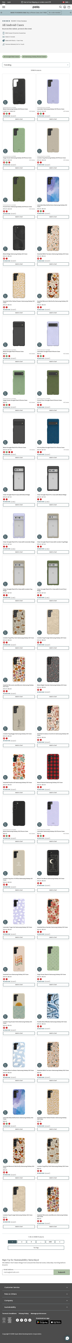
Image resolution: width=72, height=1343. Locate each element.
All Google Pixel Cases (11, 57)
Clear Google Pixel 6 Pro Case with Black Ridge (51, 495)
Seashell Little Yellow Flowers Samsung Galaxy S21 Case (19, 301)
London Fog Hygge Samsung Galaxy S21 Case (17, 734)
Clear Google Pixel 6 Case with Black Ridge (16, 495)
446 (50, 1242)
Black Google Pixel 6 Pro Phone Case (14, 447)
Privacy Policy (24, 1313)
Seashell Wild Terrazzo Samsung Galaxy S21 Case (52, 254)
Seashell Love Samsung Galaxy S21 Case (15, 974)
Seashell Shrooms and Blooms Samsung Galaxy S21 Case (18, 685)
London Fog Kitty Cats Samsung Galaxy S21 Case (18, 638)
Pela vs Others (10, 1294)
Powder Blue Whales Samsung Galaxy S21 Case (52, 1022)
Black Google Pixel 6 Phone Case (13, 351)
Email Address (8, 1269)
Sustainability (10, 1307)
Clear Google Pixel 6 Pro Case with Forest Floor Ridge (52, 589)
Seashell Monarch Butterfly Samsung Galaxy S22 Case (18, 1167)
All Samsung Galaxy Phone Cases (34, 57)
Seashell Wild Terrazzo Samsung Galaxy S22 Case (53, 1070)
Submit (61, 1272)
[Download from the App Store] (55, 1322)
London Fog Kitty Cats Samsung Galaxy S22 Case (52, 1166)
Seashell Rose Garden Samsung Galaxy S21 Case (52, 927)
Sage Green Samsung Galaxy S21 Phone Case (17, 158)
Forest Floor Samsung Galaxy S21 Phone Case (17, 206)
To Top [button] (37, 1248)
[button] (67, 1338)
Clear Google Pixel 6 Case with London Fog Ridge (52, 542)
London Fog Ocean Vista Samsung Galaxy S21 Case (17, 1022)
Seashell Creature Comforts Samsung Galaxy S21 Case (53, 734)
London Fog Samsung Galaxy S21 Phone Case (51, 158)
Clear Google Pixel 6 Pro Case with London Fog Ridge (17, 589)
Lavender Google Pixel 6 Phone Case (48, 351)
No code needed (53, 13)
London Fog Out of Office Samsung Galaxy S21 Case (18, 879)
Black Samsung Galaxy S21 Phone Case (15, 109)
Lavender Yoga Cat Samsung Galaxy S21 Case (17, 927)
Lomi (8, 2)
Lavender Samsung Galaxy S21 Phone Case (50, 109)
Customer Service (12, 1287)
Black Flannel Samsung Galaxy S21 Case (50, 782)
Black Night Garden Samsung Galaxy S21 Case (51, 685)
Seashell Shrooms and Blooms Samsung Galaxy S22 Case (52, 1215)
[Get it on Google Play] (42, 1322)
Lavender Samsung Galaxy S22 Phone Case (50, 831)
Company (8, 1300)
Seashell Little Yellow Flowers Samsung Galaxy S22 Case (51, 1118)
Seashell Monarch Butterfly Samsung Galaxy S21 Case (52, 301)
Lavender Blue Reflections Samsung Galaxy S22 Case (18, 1118)
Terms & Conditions (9, 1313)
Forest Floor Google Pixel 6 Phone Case (49, 400)
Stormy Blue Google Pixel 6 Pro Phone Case (50, 447)
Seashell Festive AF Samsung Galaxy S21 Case (17, 782)
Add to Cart (19, 119)
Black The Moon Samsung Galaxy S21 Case (50, 878)
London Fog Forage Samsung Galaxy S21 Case (51, 638)
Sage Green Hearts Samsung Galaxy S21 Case (51, 974)
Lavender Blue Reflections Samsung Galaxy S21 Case (52, 205)
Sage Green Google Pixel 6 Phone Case (15, 400)
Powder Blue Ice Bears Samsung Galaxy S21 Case (18, 1070)
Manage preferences (38, 1313)
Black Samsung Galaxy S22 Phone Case (15, 831)
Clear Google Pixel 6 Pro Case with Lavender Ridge (19, 542)
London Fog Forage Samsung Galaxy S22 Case (17, 1215)
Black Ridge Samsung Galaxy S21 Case (15, 254)
